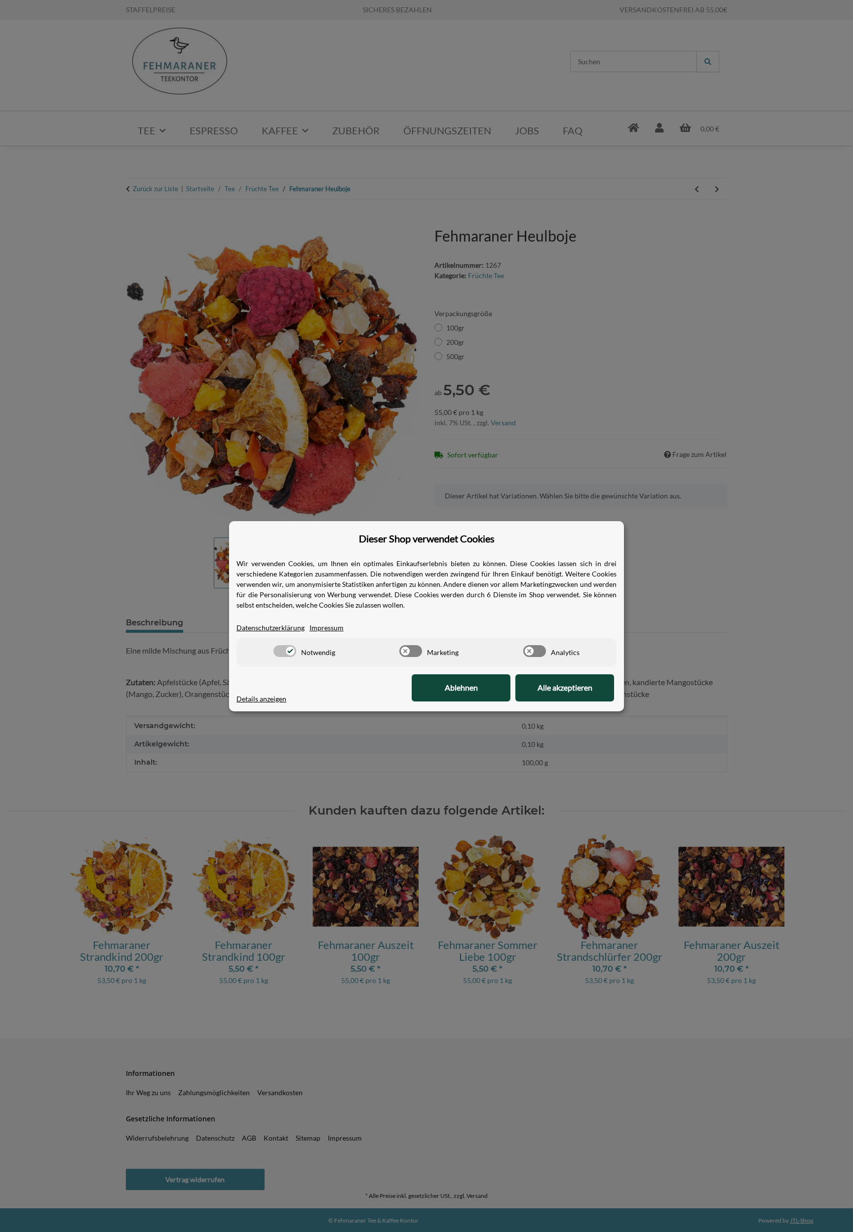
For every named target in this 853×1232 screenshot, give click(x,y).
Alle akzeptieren (565, 687)
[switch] (284, 651)
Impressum (327, 627)
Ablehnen (461, 687)
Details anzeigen (261, 699)
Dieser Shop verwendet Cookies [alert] (427, 538)
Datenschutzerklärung (270, 627)
